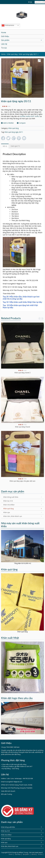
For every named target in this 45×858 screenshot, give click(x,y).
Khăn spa (6, 512)
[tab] (5, 146)
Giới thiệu (18, 854)
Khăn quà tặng (12, 54)
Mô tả (5, 146)
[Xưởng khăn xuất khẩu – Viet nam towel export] (22, 15)
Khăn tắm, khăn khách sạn (12, 516)
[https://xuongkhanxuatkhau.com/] (22, 546)
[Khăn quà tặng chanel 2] (22, 345)
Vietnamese (9, 25)
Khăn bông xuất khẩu (10, 497)
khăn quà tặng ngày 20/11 (28, 54)
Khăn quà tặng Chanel (22, 427)
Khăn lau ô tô (8, 501)
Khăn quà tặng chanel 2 (22, 373)
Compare (22, 123)
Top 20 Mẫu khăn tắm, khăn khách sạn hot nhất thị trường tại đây (21, 298)
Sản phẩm (26, 854)
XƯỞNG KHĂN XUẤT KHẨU (29, 116)
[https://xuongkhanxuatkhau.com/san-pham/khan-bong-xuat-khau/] (22, 667)
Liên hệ (33, 854)
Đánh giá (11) (15, 146)
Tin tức (40, 854)
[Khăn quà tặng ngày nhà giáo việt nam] (22, 454)
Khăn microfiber (9, 505)
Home (11, 854)
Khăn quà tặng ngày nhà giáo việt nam (22, 481)
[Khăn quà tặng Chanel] (22, 400)
